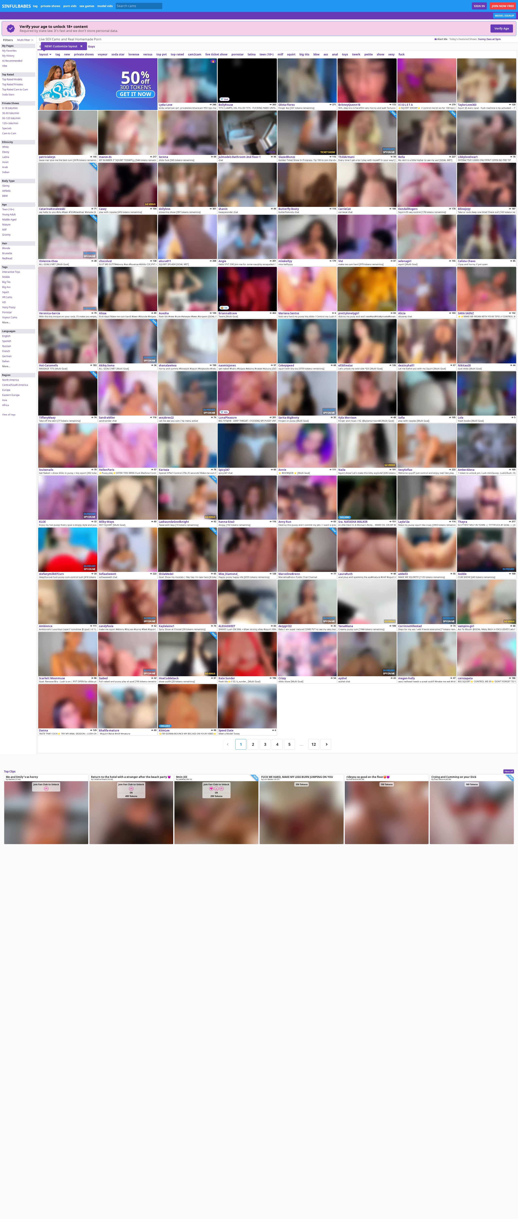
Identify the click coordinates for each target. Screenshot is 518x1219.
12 (313, 744)
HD (4, 302)
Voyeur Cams (9, 317)
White (5, 147)
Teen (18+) (8, 209)
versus (147, 54)
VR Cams (7, 297)
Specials (7, 128)
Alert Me (442, 39)
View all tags (8, 414)
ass (326, 54)
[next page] (325, 744)
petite (368, 54)
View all (508, 771)
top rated (177, 54)
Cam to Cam (9, 133)
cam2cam (194, 54)
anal (335, 54)
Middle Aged (9, 219)
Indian (5, 172)
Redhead (7, 258)
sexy (391, 54)
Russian (6, 346)
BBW (5, 196)
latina (252, 54)
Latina (5, 157)
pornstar (237, 54)
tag (35, 6)
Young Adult (9, 214)
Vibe (4, 66)
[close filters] (32, 40)
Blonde (6, 248)
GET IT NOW (135, 94)
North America (10, 380)
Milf (4, 229)
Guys (91, 46)
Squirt (5, 292)
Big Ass (6, 287)
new (67, 54)
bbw (316, 54)
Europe (6, 390)
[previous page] (228, 744)
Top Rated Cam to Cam (15, 89)
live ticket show (216, 54)
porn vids (69, 6)
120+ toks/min (10, 123)
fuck (402, 54)
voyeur (102, 54)
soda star (117, 54)
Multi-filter (23, 40)
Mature (6, 224)
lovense (133, 54)
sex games (87, 6)
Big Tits (6, 282)
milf (280, 54)
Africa (5, 405)
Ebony (5, 152)
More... (6, 322)
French (6, 351)
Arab (5, 167)
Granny (6, 234)
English (6, 336)
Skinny (6, 185)
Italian (5, 361)
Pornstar (7, 312)
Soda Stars (8, 94)
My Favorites (9, 50)
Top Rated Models (12, 79)
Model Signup (504, 15)
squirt (291, 54)
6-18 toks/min (10, 108)
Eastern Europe (11, 395)
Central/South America (15, 385)
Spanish (6, 341)
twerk (356, 54)
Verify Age (502, 28)
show (380, 54)
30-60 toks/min (10, 113)
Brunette (7, 253)
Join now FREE (503, 6)
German (7, 356)
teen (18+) (267, 54)
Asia (4, 400)
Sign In (479, 6)
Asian (5, 162)
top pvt (161, 54)
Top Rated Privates (12, 84)
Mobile (6, 277)
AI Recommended (12, 60)
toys (345, 54)
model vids (105, 6)
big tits (304, 54)
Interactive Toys (11, 272)
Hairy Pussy (8, 307)
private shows (50, 6)
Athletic (6, 191)
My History (8, 55)
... (301, 744)
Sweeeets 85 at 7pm (490, 39)
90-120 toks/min (11, 118)
